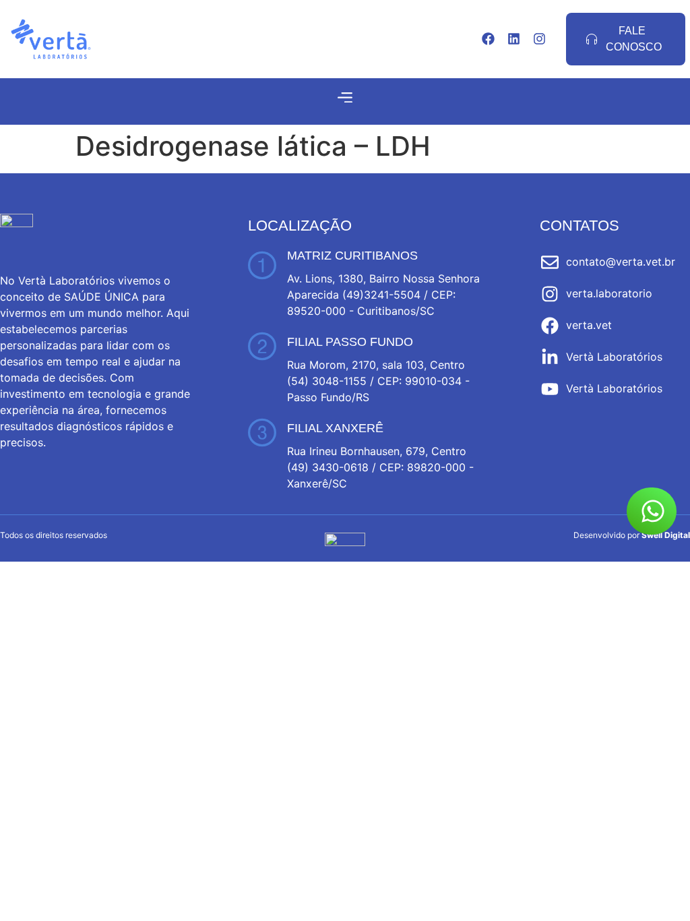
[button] (345, 97)
